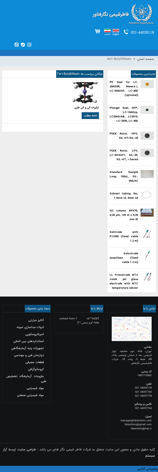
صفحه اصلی (145, 59)
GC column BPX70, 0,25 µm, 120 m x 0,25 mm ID (124, 215)
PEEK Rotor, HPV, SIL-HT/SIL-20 (124, 136)
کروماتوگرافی (36, 369)
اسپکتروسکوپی (34, 334)
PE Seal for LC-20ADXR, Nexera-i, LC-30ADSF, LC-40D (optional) (124, 88)
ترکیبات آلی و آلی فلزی (86, 107)
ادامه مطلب (90, 115)
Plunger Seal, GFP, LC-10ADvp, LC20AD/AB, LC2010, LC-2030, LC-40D (124, 114)
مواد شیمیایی (35, 388)
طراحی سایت (26, 449)
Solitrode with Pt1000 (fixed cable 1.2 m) (124, 236)
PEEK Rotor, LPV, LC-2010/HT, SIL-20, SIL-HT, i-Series (124, 155)
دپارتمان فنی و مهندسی (29, 355)
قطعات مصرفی (35, 362)
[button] (147, 468)
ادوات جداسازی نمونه (30, 327)
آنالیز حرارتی (36, 320)
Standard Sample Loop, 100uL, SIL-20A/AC (124, 176)
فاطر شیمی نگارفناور (79, 14)
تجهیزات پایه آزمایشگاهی (27, 348)
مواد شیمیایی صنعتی (30, 395)
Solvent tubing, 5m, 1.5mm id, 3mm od (124, 196)
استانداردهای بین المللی (28, 341)
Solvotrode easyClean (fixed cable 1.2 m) (124, 257)
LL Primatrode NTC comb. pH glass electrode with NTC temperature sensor (124, 281)
